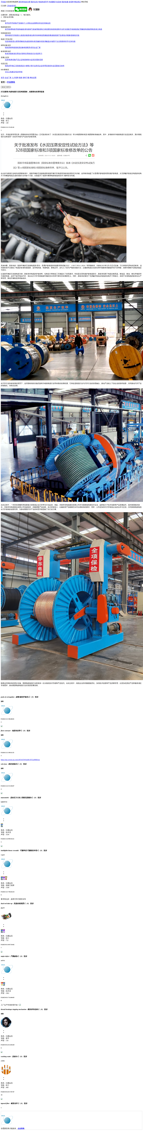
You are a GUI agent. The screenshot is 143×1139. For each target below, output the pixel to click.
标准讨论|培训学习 (35, 53)
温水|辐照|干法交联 (55, 41)
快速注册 (26, 2)
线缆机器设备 (18, 47)
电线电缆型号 (44, 2)
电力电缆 (44, 29)
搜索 (20, 77)
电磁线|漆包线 (24, 29)
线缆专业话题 (53, 66)
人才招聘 (15, 77)
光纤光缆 (64, 29)
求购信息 (47, 23)
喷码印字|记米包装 (68, 41)
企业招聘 (33, 23)
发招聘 (71, 2)
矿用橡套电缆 (83, 29)
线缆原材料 (9, 47)
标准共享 (15, 53)
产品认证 (19, 60)
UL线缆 (21, 35)
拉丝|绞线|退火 (10, 41)
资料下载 (26, 77)
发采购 (58, 2)
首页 (2, 77)
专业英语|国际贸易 (36, 60)
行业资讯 (35, 66)
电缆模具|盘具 (28, 47)
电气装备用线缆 (35, 29)
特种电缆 (39, 35)
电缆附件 (58, 29)
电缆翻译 (52, 2)
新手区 (7, 23)
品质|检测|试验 (10, 60)
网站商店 (77, 2)
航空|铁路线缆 (73, 29)
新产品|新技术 (62, 35)
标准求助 (8, 53)
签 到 (8, 87)
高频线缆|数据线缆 (50, 35)
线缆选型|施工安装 (12, 66)
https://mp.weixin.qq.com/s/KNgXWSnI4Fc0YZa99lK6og (20, 760)
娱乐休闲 (61, 66)
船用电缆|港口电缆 (95, 29)
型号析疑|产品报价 (17, 23)
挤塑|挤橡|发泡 (21, 41)
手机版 (3, 2)
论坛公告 (8, 72)
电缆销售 (25, 60)
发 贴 (3, 87)
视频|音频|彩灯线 (73, 35)
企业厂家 (37, 47)
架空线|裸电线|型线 (12, 29)
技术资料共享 (23, 53)
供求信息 (40, 23)
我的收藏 (65, 2)
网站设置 (33, 77)
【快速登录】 (12, 6)
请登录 (20, 2)
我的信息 (34, 2)
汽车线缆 (15, 35)
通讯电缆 (51, 29)
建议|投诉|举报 (17, 72)
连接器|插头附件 (30, 35)
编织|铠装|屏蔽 (42, 41)
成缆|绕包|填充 (31, 41)
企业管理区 (43, 66)
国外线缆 (8, 35)
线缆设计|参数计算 (25, 66)
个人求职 (27, 23)
